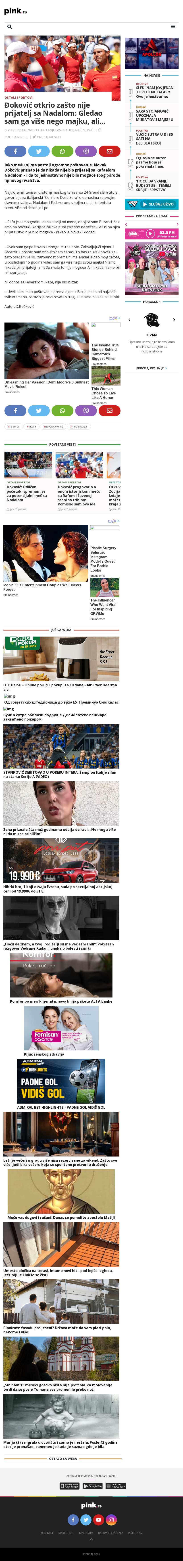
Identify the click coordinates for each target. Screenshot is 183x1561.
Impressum (86, 1533)
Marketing (65, 1533)
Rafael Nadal (78, 426)
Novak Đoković (53, 426)
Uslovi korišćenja (110, 1533)
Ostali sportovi (18, 97)
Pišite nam (135, 1533)
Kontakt (47, 1533)
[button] (9, 473)
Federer (13, 426)
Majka (31, 426)
